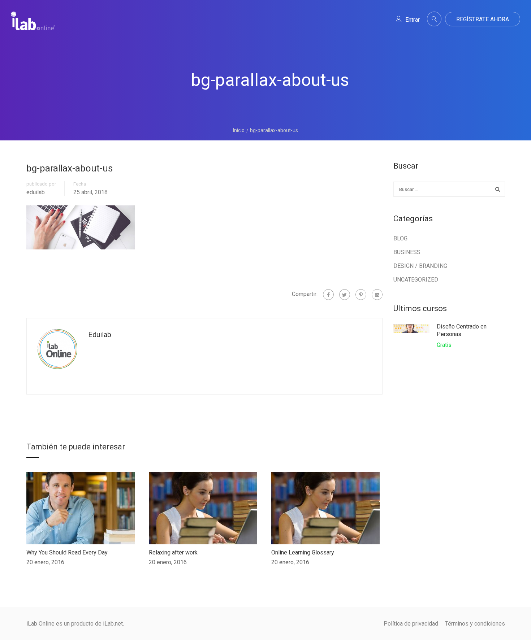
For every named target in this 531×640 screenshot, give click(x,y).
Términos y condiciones (475, 623)
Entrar (412, 19)
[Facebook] (328, 294)
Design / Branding (420, 265)
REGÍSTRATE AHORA (482, 19)
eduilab (35, 192)
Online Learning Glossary (302, 552)
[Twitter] (344, 294)
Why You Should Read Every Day (67, 552)
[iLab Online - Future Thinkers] (33, 27)
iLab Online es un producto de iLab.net (74, 623)
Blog (400, 238)
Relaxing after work (173, 552)
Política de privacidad (411, 623)
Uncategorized (415, 279)
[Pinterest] (360, 294)
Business (406, 252)
